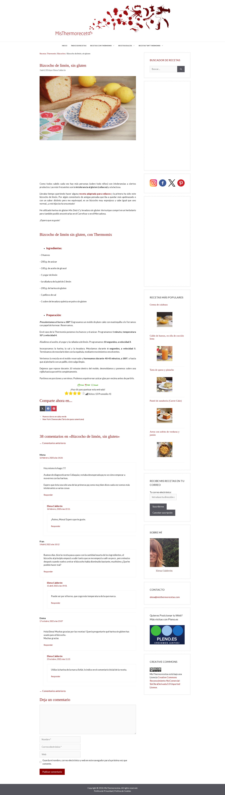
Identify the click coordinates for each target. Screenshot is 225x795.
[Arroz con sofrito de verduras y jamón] (167, 449)
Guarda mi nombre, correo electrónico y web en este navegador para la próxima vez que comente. (84, 762)
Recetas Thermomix (48, 53)
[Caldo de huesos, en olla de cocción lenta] (167, 353)
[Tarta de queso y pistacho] (167, 384)
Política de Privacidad (103, 791)
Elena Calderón (55, 506)
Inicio (64, 46)
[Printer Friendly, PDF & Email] (88, 384)
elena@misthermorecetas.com (165, 597)
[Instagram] (153, 183)
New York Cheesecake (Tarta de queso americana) (63, 419)
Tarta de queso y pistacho (162, 369)
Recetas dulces (125, 46)
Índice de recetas (78, 46)
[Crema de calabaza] (167, 319)
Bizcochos (61, 53)
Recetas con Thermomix (101, 46)
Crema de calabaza (159, 304)
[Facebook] (162, 183)
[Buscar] (181, 69)
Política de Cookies (122, 791)
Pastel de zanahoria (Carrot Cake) (166, 400)
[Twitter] (172, 183)
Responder (48, 495)
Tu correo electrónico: (160, 492)
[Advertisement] (88, 163)
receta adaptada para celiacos (95, 193)
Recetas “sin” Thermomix (149, 46)
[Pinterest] (181, 183)
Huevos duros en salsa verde (54, 416)
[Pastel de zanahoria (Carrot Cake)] (167, 415)
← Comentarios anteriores (53, 443)
